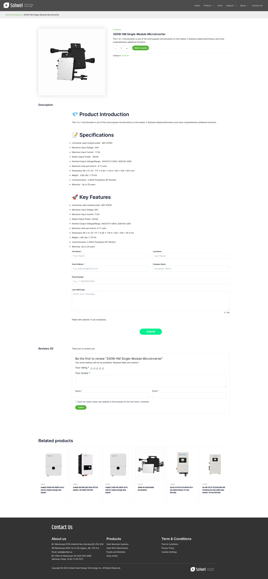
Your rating (82, 367)
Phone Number (78, 277)
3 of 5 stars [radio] (97, 368)
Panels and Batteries (116, 552)
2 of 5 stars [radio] (94, 368)
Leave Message (78, 290)
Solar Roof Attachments (117, 548)
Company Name (159, 264)
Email (155, 391)
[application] (212, 5)
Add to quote (140, 48)
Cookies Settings (169, 552)
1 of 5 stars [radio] (91, 368)
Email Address (78, 264)
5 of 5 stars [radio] (103, 368)
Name (78, 391)
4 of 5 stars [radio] (100, 368)
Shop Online (112, 556)
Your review (82, 373)
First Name (77, 251)
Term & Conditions (169, 544)
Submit (151, 331)
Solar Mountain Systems (117, 544)
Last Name (157, 251)
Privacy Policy (167, 548)
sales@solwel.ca (65, 552)
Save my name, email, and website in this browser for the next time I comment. (113, 401)
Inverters (117, 29)
